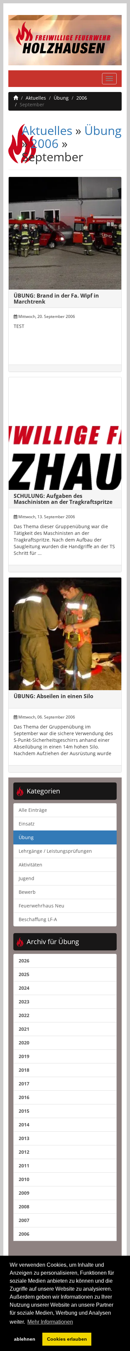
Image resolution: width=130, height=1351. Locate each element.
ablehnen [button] (24, 1339)
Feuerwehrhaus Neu (41, 905)
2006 (81, 98)
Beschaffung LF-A (38, 919)
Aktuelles (36, 98)
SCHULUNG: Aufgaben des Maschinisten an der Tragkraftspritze (63, 499)
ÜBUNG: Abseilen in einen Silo (53, 696)
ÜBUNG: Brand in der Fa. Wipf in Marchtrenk (56, 298)
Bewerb (27, 892)
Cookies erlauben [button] (67, 1339)
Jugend (26, 878)
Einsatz (27, 823)
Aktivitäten (30, 864)
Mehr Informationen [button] (50, 1322)
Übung (61, 98)
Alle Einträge (33, 810)
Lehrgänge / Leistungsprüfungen (55, 851)
